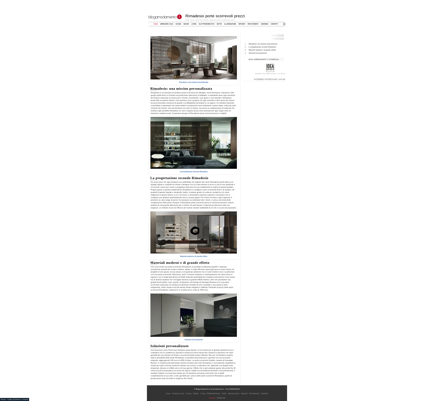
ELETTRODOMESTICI (207, 24)
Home (187, 20)
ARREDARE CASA (166, 24)
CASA (192, 20)
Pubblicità (221, 398)
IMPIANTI (241, 24)
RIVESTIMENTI (253, 24)
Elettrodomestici (213, 393)
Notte (224, 393)
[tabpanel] (193, 60)
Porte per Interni (201, 20)
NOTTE (219, 24)
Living (202, 393)
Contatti (274, 24)
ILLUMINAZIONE (230, 24)
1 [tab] (193, 77)
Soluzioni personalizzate (258, 53)
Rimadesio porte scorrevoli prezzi (222, 20)
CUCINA (178, 24)
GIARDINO (264, 24)
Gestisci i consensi (21, 399)
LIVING (194, 24)
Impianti (244, 393)
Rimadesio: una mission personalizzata (263, 44)
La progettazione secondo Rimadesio (262, 47)
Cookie (10, 399)
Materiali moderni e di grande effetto (262, 50)
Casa (168, 393)
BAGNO (186, 24)
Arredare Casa (178, 393)
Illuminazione (233, 393)
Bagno (196, 393)
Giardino (264, 393)
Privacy (3, 399)
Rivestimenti (254, 393)
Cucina (189, 393)
